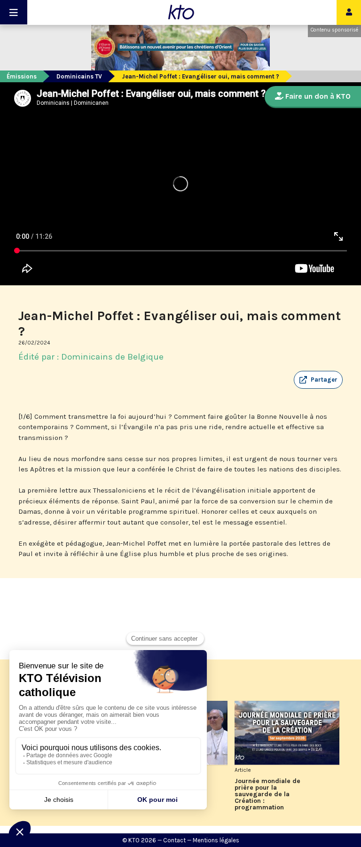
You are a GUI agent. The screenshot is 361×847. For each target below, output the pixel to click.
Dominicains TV (79, 76)
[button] (318, 380)
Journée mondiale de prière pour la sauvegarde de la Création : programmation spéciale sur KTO (267, 794)
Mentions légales (216, 840)
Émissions (22, 76)
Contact (174, 840)
